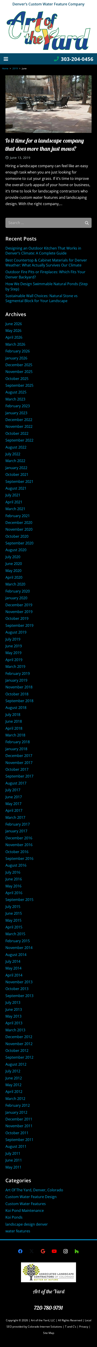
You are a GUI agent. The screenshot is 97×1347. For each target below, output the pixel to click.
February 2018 (17, 741)
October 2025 (16, 378)
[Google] (42, 1251)
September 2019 (19, 625)
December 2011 (18, 1119)
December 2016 (18, 838)
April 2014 (13, 975)
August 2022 (15, 447)
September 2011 (19, 1139)
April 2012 (13, 1091)
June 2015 (13, 913)
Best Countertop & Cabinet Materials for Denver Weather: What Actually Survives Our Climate (46, 263)
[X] (31, 1251)
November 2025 (18, 371)
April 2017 (13, 810)
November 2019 (18, 611)
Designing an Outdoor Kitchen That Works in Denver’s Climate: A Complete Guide (43, 251)
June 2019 (13, 645)
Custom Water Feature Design (31, 1196)
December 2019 (18, 604)
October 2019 (16, 618)
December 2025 (18, 364)
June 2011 (13, 1160)
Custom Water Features (25, 1203)
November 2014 (18, 947)
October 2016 (16, 851)
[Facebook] (20, 1251)
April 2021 (13, 502)
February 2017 (17, 824)
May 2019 (13, 652)
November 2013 (18, 981)
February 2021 (17, 515)
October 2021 (16, 474)
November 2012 (18, 1043)
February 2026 (17, 351)
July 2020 (12, 556)
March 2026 (15, 344)
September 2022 (19, 440)
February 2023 (17, 405)
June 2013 (13, 1009)
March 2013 (15, 1030)
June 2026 (13, 323)
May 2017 (13, 803)
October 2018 (16, 694)
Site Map (48, 1333)
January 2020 (16, 597)
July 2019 (12, 639)
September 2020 (19, 543)
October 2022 (16, 433)
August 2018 (15, 707)
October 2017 (16, 769)
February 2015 (17, 940)
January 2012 (16, 1112)
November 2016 (18, 844)
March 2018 (15, 735)
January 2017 (16, 831)
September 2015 (19, 899)
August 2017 (15, 783)
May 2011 (13, 1167)
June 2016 (13, 879)
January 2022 (16, 467)
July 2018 (12, 714)
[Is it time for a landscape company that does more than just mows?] (48, 104)
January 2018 (16, 748)
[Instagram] (65, 1251)
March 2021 (15, 508)
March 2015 (15, 933)
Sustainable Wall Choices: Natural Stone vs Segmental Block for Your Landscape (41, 298)
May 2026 (13, 330)
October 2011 (16, 1132)
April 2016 (13, 892)
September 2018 (19, 700)
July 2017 (12, 789)
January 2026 (16, 358)
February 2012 (17, 1105)
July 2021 (12, 495)
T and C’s (70, 1326)
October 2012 (16, 1050)
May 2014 (13, 968)
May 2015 (13, 920)
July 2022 (12, 453)
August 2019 (15, 632)
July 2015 (12, 906)
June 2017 (13, 796)
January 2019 (16, 680)
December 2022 (18, 419)
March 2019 (15, 666)
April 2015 (13, 927)
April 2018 (13, 728)
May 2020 (13, 570)
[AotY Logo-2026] (48, 30)
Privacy (84, 1326)
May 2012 (13, 1084)
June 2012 (13, 1078)
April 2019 (13, 659)
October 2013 (16, 988)
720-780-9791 (48, 1307)
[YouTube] (54, 1251)
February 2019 (17, 673)
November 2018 (18, 687)
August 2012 (15, 1064)
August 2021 (15, 488)
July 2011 (12, 1153)
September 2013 (19, 995)
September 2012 (19, 1057)
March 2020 (15, 584)
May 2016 (13, 886)
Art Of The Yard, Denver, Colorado (34, 1189)
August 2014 (15, 954)
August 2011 (15, 1146)
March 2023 (15, 399)
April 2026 (13, 337)
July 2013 (12, 1002)
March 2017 (15, 817)
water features (17, 1231)
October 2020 (16, 536)
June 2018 (13, 721)
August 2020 (15, 549)
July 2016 (12, 872)
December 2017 (18, 755)
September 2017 (19, 776)
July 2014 (12, 961)
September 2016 (19, 858)
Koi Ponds (14, 1217)
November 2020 (18, 529)
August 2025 (15, 392)
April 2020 (13, 577)
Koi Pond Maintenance (24, 1210)
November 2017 (18, 762)
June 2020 (13, 563)
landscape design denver (26, 1224)
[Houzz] (76, 1251)
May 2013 (13, 1016)
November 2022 (18, 426)
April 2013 (13, 1023)
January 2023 (16, 412)
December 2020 (18, 522)
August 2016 (15, 865)
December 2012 (18, 1036)
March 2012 (15, 1098)
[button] (6, 59)
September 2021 (19, 481)
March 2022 (15, 460)
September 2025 (19, 385)
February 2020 (17, 591)
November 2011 (18, 1125)
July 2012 (12, 1071)
